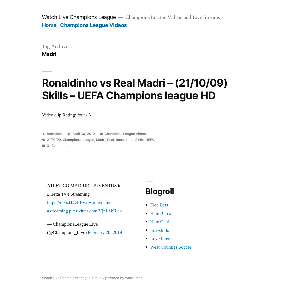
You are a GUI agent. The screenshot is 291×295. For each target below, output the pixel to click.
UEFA (150, 140)
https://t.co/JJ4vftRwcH (69, 203)
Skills (139, 140)
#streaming (57, 211)
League (88, 140)
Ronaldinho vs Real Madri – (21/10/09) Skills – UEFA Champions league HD (135, 89)
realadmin (55, 134)
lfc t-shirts (159, 230)
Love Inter (160, 239)
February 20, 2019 (105, 232)
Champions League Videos (93, 25)
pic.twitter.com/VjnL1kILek (95, 211)
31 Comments (57, 146)
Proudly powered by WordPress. (117, 278)
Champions (72, 140)
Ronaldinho (124, 140)
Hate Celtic (160, 222)
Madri (100, 140)
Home (49, 25)
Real (110, 140)
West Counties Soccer (170, 247)
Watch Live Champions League (79, 17)
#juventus (102, 203)
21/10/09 (54, 140)
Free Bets (159, 205)
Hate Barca (160, 213)
